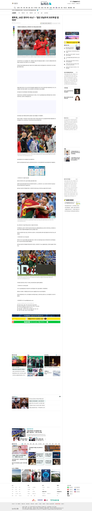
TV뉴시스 (65, 7)
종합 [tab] (79, 45)
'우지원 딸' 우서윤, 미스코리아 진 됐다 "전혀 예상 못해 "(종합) (48, 462)
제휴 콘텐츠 (70, 7)
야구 (19, 13)
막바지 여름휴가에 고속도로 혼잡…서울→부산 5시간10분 (22, 10)
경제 (26, 7)
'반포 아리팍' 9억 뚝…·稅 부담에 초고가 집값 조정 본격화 (19, 460)
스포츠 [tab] (76, 45)
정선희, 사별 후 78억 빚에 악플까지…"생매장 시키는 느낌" (19, 456)
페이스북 (78, 489)
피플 (65, 149)
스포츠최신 (46, 13)
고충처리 (36, 503)
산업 (32, 7)
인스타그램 (78, 491)
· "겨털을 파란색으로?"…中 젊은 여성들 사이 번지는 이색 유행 (72, 209)
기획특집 (33, 491)
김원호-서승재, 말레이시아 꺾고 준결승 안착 (19, 371)
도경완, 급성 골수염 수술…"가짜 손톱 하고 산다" (37, 407)
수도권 (42, 7)
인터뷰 (28, 491)
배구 (38, 13)
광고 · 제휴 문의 (18, 503)
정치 (21, 7)
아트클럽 (29, 489)
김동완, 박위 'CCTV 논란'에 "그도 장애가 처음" (37, 403)
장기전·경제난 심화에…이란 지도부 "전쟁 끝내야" (39, 440)
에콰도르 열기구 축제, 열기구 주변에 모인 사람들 (19, 369)
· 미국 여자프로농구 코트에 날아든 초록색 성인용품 (72, 211)
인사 (28, 495)
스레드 (71, 493)
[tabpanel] (52, 362)
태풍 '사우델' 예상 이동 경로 (48, 373)
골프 (41, 13)
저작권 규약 (32, 503)
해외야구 (23, 13)
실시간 (18, 7)
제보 (74, 7)
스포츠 (51, 7)
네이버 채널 (70, 487)
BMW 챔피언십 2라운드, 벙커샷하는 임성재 (19, 373)
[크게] (59, 23)
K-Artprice (69, 3)
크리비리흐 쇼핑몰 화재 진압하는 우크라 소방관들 (19, 375)
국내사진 (43, 487)
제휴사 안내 (23, 503)
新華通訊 (58, 489)
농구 (35, 13)
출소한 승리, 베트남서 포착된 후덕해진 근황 (36, 398)
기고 (33, 489)
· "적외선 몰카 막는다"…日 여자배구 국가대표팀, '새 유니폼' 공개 (72, 205)
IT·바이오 (35, 7)
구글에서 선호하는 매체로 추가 (46, 23)
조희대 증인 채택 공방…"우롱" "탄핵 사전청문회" (23, 440)
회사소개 (13, 503)
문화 (48, 7)
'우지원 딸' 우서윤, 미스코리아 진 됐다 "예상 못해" (37, 405)
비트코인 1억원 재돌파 (15, 367)
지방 (45, 7)
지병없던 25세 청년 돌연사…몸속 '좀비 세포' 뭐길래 (37, 401)
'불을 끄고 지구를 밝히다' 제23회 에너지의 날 (51, 367)
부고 (31, 495)
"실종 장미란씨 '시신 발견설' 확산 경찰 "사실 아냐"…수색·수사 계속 (34, 431)
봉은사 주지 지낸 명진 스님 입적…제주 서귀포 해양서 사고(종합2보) (40, 462)
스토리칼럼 (33, 487)
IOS (57, 495)
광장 (59, 7)
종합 (22, 443)
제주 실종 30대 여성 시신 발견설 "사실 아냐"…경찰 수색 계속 (40, 455)
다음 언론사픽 (77, 487)
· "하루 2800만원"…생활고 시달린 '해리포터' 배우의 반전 (72, 207)
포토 (62, 7)
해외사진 (48, 487)
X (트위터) (71, 491)
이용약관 (44, 503)
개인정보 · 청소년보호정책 (50, 503)
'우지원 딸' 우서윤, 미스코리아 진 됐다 (35, 448)
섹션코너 (29, 493)
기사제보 (40, 503)
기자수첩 (66, 88)
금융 (29, 7)
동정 (34, 495)
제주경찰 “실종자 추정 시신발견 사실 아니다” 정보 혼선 (48, 455)
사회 (39, 7)
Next (45, 439)
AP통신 (58, 487)
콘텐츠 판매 (27, 503)
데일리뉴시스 (34, 493)
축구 (27, 13)
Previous (12, 439)
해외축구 (31, 13)
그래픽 (43, 489)
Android (58, 493)
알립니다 (62, 503)
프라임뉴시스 (73, 3)
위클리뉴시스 (78, 3)
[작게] (58, 23)
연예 (53, 7)
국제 (24, 7)
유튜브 (71, 489)
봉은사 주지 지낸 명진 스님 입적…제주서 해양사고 (19, 463)
